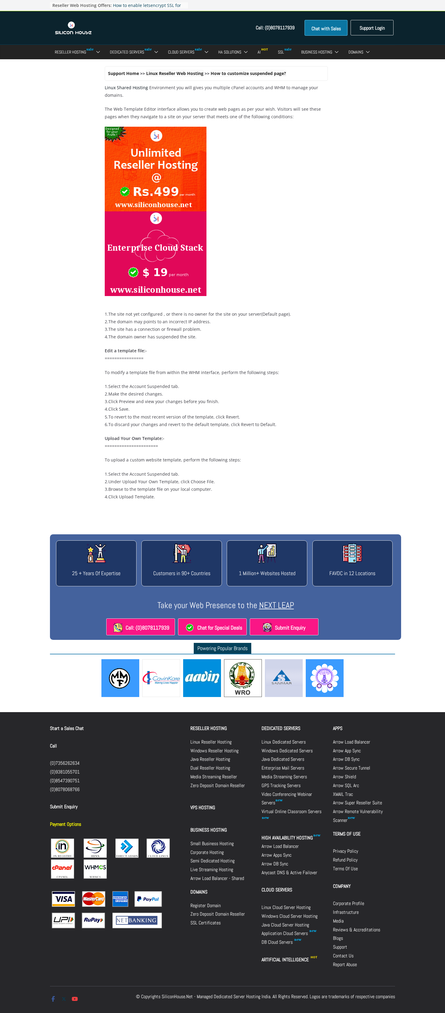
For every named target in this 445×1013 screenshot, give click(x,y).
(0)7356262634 (65, 763)
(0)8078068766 (65, 789)
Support (340, 947)
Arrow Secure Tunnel (351, 768)
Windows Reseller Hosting (214, 751)
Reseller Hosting (70, 52)
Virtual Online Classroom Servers (291, 811)
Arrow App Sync (347, 751)
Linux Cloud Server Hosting (286, 907)
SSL (281, 52)
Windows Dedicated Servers (287, 751)
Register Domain (205, 905)
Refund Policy (345, 860)
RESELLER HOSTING (208, 728)
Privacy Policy (345, 851)
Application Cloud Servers (285, 933)
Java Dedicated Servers (283, 759)
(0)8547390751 (65, 780)
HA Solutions (229, 52)
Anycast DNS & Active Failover (289, 872)
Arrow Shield (344, 777)
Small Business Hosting (212, 843)
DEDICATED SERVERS (281, 728)
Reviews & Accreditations (356, 930)
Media (338, 921)
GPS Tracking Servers (281, 785)
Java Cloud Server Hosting (285, 925)
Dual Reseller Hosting (210, 768)
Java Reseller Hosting (210, 759)
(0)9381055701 (65, 772)
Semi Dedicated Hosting (212, 861)
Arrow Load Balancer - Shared (217, 878)
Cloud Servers (181, 52)
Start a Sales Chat (67, 728)
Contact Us (343, 956)
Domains (355, 52)
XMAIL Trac (343, 794)
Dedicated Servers (127, 52)
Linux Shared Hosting (126, 87)
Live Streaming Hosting (211, 869)
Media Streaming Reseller (213, 777)
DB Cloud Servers (278, 942)
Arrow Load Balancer (280, 846)
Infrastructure (346, 912)
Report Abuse (345, 964)
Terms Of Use (345, 868)
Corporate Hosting (207, 852)
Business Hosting (316, 52)
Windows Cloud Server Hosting (290, 916)
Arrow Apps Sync (277, 855)
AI (259, 52)
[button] (97, 52)
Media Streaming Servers (284, 777)
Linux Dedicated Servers (284, 742)
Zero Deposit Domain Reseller (217, 785)
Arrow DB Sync (275, 864)
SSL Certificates (205, 923)
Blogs (338, 938)
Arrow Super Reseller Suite (357, 803)
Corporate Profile (348, 903)
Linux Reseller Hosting (211, 742)
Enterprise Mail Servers (283, 768)
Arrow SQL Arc (346, 785)
